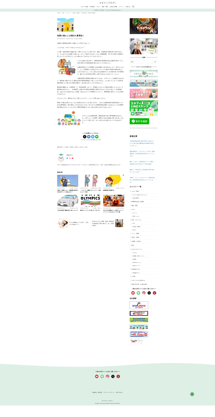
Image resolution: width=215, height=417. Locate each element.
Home (58, 13)
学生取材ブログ (136, 269)
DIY (134, 223)
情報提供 (94, 392)
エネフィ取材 (84, 6)
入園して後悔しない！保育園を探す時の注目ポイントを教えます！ (67, 191)
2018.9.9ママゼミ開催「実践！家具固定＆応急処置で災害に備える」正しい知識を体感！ (103, 223)
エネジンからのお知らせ (138, 280)
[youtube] (72, 158)
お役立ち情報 (113, 6)
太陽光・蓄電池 (76, 13)
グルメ (98, 6)
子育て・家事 (135, 237)
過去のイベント (136, 265)
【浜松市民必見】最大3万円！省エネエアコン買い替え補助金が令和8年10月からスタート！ (142, 143)
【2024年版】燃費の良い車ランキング (67, 210)
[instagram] (70, 158)
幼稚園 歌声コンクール (138, 256)
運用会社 (100, 392)
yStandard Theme (99, 403)
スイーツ (135, 213)
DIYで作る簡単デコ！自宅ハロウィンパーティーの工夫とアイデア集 (113, 211)
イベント (121, 6)
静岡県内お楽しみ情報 (138, 201)
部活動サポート (136, 272)
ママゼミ (135, 252)
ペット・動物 (135, 233)
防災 (86, 147)
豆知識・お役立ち (79, 147)
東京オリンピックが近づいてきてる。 (90, 210)
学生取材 (92, 6)
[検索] (133, 7)
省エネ (134, 230)
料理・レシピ (136, 216)
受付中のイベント (137, 262)
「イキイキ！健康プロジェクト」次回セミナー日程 (90, 191)
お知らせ (128, 6)
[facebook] (67, 158)
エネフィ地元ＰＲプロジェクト (140, 194)
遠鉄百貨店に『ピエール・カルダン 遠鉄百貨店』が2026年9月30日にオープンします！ (142, 153)
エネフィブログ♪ (107, 2)
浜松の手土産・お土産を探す (139, 284)
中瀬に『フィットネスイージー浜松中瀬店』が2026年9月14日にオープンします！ (142, 180)
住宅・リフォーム (66, 13)
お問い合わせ (119, 392)
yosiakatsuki (107, 403)
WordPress (117, 403)
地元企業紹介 (136, 198)
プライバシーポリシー (109, 392)
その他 (133, 276)
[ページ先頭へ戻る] (192, 394)
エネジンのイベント (137, 249)
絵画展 (134, 259)
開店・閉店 (105, 6)
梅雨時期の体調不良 (108, 190)
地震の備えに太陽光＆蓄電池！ (89, 13)
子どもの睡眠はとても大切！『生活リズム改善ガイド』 (78, 223)
